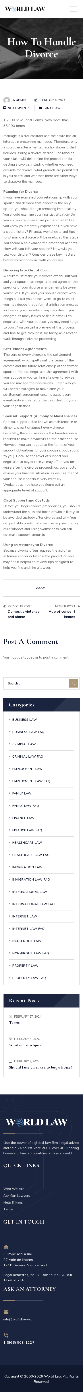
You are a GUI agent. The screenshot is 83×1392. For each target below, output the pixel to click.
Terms (14, 1022)
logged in (30, 657)
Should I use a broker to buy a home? (40, 1067)
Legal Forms (33, 120)
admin (21, 100)
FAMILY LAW (52, 108)
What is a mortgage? (26, 1044)
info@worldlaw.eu (17, 1319)
